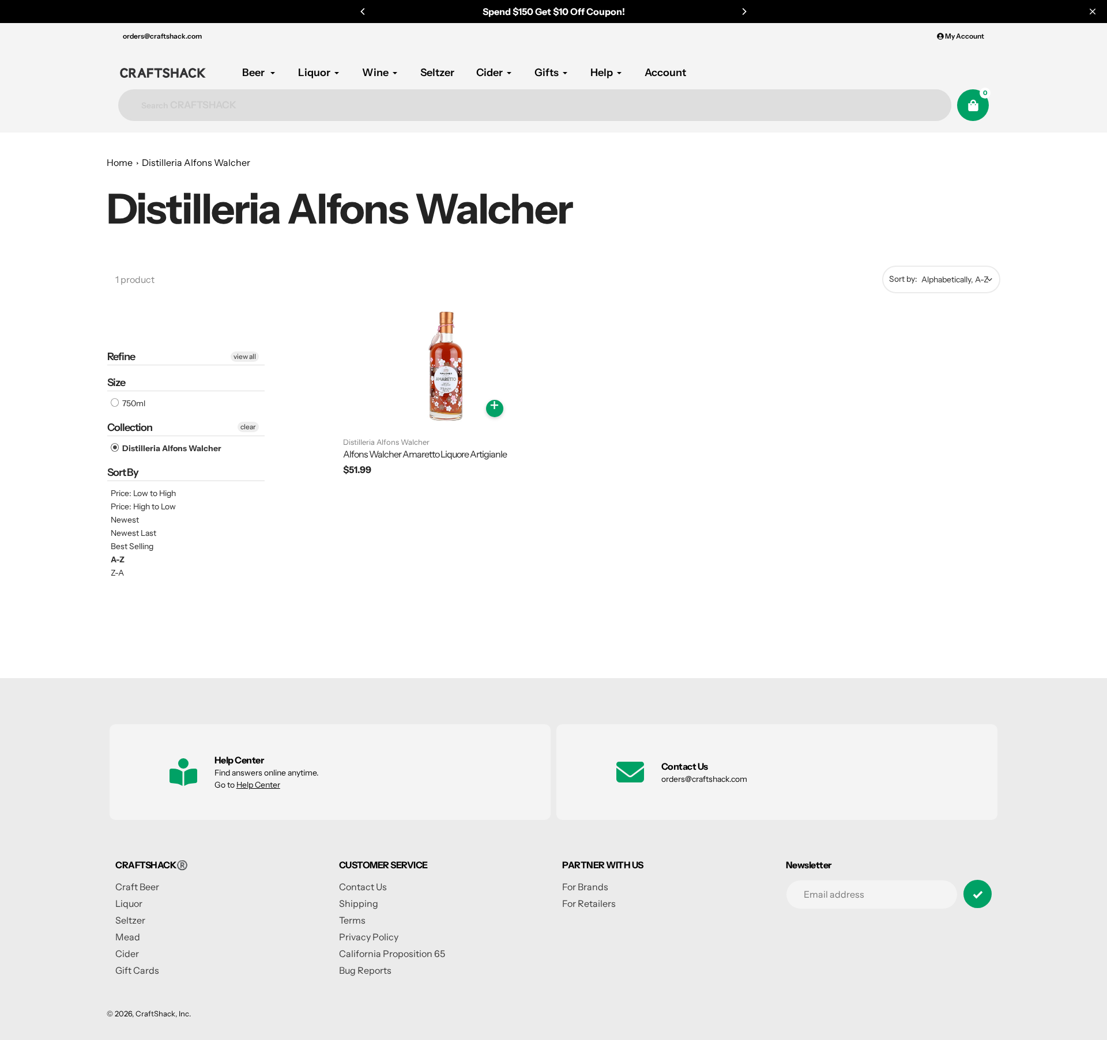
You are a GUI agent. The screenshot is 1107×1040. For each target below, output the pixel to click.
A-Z (118, 559)
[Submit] (977, 894)
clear (248, 426)
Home (120, 162)
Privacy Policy (368, 937)
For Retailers (589, 903)
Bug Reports (365, 970)
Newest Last (133, 533)
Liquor (128, 903)
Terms (352, 920)
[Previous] (363, 11)
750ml (133, 403)
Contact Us (363, 886)
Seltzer (130, 920)
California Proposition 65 (392, 953)
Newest (125, 520)
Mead (127, 937)
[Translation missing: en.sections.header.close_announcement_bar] (1092, 11)
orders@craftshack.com (162, 36)
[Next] (744, 11)
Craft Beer (137, 886)
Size (116, 382)
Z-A (117, 573)
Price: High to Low (143, 506)
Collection (129, 427)
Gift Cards (137, 970)
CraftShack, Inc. (163, 1013)
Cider (127, 953)
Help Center (258, 785)
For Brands (585, 886)
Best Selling (132, 546)
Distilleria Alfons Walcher (196, 162)
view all (245, 356)
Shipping (358, 903)
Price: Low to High (143, 493)
